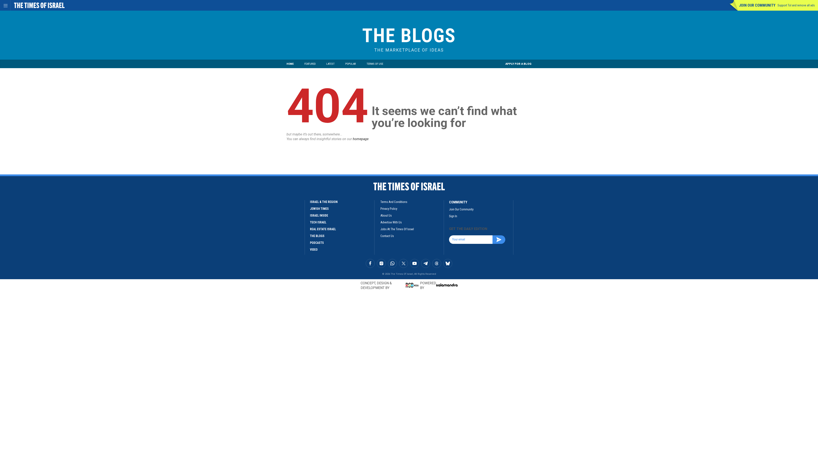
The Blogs (409, 35)
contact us (387, 236)
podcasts (317, 242)
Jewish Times (319, 208)
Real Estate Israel (323, 229)
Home (290, 63)
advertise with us (391, 222)
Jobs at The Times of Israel (397, 229)
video (314, 249)
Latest (330, 63)
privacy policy (388, 208)
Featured (310, 63)
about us (386, 215)
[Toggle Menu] (5, 5)
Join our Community (757, 5)
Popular (350, 63)
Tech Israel (318, 222)
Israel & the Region (324, 202)
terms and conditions (393, 202)
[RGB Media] (413, 285)
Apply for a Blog (518, 63)
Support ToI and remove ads (796, 5)
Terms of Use (375, 63)
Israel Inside (319, 215)
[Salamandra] (446, 284)
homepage (361, 139)
